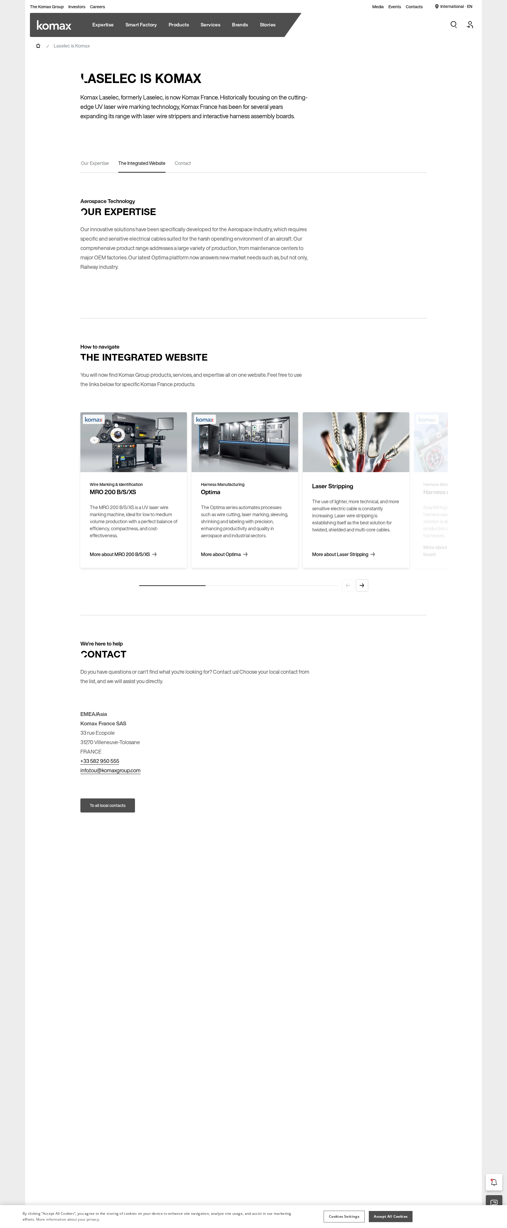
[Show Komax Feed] (494, 1182)
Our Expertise (95, 163)
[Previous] (348, 585)
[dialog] (253, 1216)
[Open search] (454, 25)
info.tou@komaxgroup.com (110, 770)
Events (394, 7)
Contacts (414, 7)
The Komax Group (47, 7)
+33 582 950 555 (99, 761)
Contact (183, 163)
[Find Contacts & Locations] (494, 1203)
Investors (76, 7)
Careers (97, 7)
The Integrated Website (141, 163)
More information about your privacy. (68, 1219)
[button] (344, 1216)
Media (378, 7)
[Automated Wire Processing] (54, 25)
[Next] (362, 585)
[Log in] (470, 25)
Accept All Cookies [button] (391, 1216)
